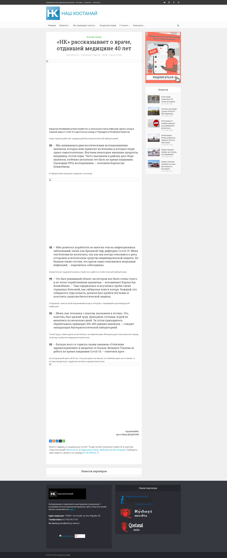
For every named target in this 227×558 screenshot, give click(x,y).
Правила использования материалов (60, 2)
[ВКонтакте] (50, 441)
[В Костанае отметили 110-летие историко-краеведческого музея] (154, 99)
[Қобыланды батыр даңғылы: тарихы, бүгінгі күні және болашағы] (154, 138)
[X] (60, 441)
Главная (52, 25)
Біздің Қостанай (108, 25)
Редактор (96, 55)
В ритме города (94, 37)
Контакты (96, 2)
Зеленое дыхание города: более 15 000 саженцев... (169, 111)
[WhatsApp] (63, 441)
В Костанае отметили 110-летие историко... (168, 99)
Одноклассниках (90, 449)
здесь (71, 509)
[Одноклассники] (53, 441)
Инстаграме (118, 449)
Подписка (87, 2)
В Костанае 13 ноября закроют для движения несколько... (168, 124)
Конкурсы (138, 25)
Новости (63, 25)
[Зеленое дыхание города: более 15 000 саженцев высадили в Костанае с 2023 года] (154, 111)
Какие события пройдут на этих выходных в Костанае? (168, 165)
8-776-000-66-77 (91, 452)
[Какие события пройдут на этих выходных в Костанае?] (154, 164)
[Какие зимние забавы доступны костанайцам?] (154, 152)
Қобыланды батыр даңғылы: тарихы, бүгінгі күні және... (168, 139)
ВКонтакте (72, 449)
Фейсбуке (105, 449)
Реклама (79, 2)
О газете (124, 25)
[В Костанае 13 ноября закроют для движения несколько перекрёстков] (154, 123)
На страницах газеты (83, 25)
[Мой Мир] (57, 441)
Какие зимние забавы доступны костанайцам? (169, 152)
